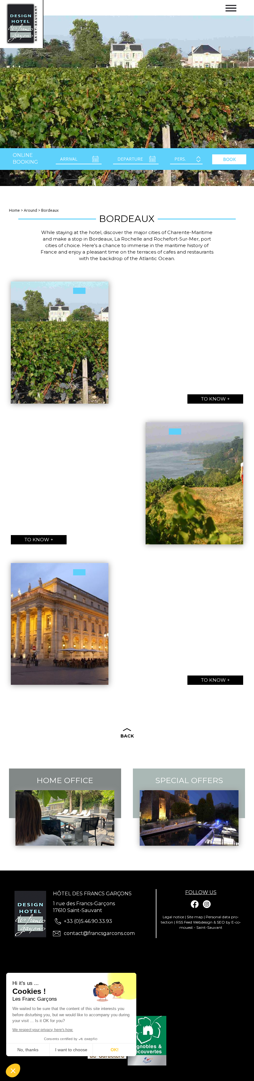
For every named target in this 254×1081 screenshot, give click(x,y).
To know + (215, 399)
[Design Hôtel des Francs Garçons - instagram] (207, 904)
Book (229, 159)
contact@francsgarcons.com (99, 933)
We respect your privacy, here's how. (42, 1030)
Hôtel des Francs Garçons (92, 894)
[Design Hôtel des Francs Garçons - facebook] (195, 904)
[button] (13, 1070)
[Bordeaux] (21, 23)
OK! (115, 1049)
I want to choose (71, 1049)
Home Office (65, 780)
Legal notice (173, 917)
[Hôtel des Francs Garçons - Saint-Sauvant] (32, 914)
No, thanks (27, 1049)
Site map (195, 917)
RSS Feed (184, 922)
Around (30, 210)
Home (14, 210)
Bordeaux (50, 210)
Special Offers (189, 780)
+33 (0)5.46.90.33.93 (88, 921)
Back (127, 736)
